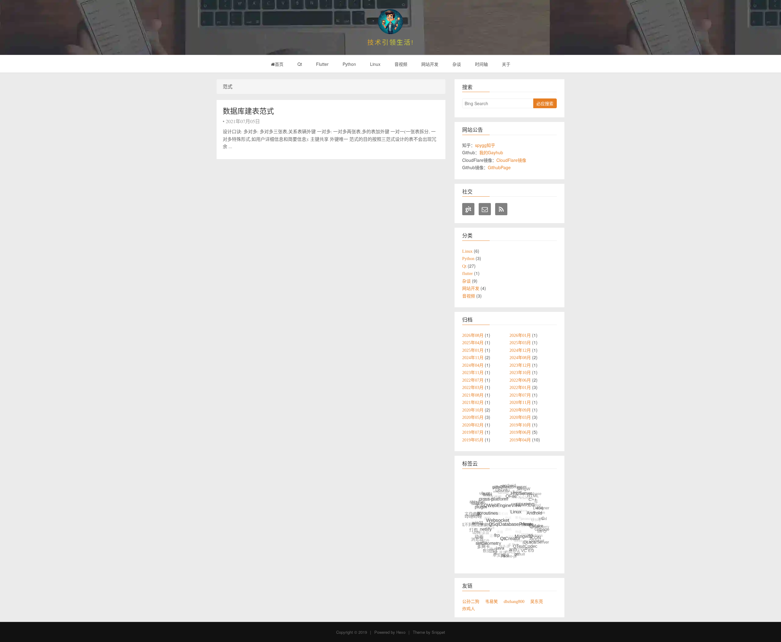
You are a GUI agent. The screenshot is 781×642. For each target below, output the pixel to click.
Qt (299, 64)
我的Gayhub (491, 152)
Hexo (400, 632)
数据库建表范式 (248, 111)
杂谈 (456, 64)
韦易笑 (491, 601)
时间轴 (481, 64)
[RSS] (501, 209)
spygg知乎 (485, 145)
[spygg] (390, 21)
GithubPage (499, 167)
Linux (375, 64)
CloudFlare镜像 (511, 160)
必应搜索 (544, 103)
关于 (506, 64)
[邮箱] (485, 209)
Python (349, 64)
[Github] (468, 209)
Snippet (438, 632)
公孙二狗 (470, 601)
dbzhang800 (514, 601)
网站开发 (429, 64)
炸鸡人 (468, 609)
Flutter (322, 64)
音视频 (400, 64)
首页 (279, 64)
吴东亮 (536, 601)
